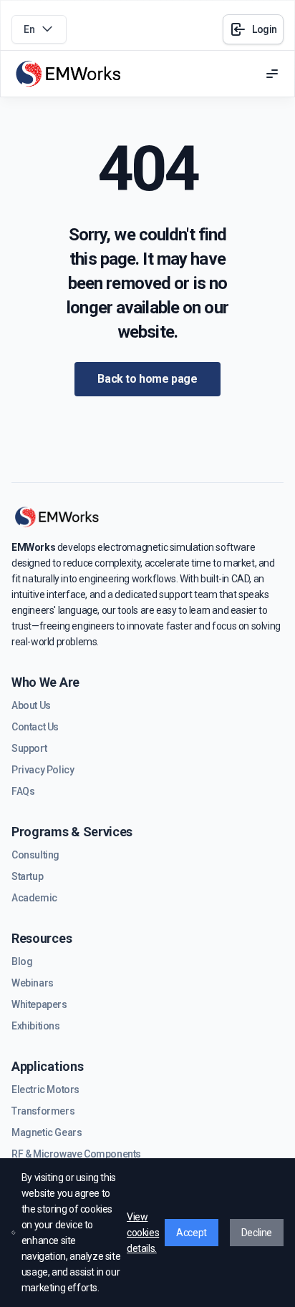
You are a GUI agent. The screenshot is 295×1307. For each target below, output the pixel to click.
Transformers (42, 1111)
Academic (34, 898)
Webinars (32, 983)
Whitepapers (39, 1004)
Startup (27, 876)
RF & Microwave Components (76, 1154)
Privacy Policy (42, 769)
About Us (31, 705)
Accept (191, 1232)
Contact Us (35, 727)
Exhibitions (35, 1026)
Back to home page (147, 379)
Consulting (35, 855)
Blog (21, 961)
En (29, 29)
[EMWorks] (68, 74)
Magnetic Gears (46, 1132)
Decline (256, 1232)
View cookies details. (143, 1232)
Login (264, 29)
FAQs (22, 791)
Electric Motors (45, 1089)
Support (29, 748)
